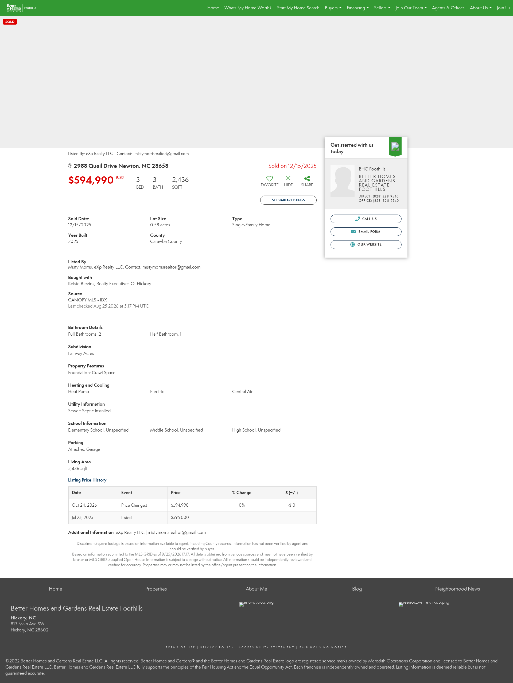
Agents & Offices (448, 8)
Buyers (334, 10)
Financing (359, 10)
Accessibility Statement (267, 647)
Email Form (368, 232)
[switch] (269, 183)
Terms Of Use (181, 647)
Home (213, 8)
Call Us (369, 219)
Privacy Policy (217, 647)
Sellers (383, 10)
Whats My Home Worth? (248, 8)
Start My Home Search (298, 8)
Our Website (369, 244)
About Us (482, 10)
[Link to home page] (24, 8)
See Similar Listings (288, 200)
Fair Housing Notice (323, 647)
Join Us (503, 8)
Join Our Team (412, 10)
